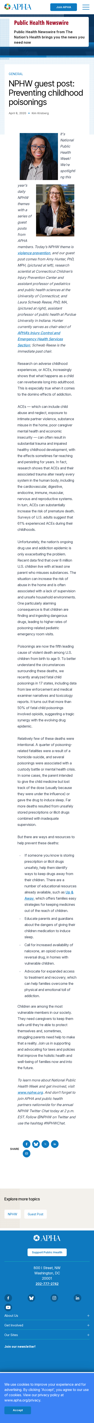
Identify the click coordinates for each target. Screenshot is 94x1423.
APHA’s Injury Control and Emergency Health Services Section (40, 339)
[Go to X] (45, 1144)
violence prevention (33, 253)
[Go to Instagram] (54, 1298)
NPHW (12, 1214)
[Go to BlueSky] (36, 1144)
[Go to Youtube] (8, 1307)
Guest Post (35, 1214)
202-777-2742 (47, 1284)
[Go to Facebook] (26, 1144)
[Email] (26, 1153)
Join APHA (63, 7)
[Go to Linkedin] (55, 1144)
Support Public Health (47, 1252)
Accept (18, 1410)
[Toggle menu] (86, 7)
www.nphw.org (30, 1092)
